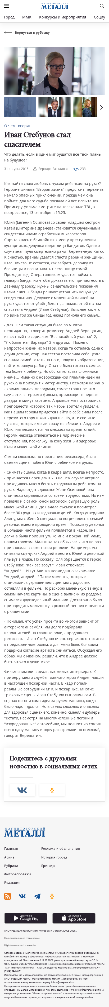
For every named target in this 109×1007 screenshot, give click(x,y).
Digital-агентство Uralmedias (20, 945)
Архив (9, 857)
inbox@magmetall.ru (84, 967)
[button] (101, 107)
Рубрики (11, 865)
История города (54, 857)
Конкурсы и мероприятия (63, 17)
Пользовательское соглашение (22, 938)
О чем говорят (17, 125)
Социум (101, 17)
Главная (11, 848)
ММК (26, 17)
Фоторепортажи (17, 874)
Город (9, 17)
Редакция (12, 882)
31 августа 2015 (16, 168)
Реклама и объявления (60, 848)
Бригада (48, 865)
